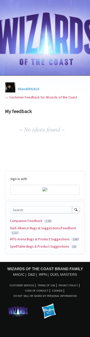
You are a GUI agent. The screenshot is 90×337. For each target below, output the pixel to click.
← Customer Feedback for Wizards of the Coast (41, 97)
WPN (43, 274)
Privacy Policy (68, 285)
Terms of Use (46, 285)
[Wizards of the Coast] (18, 311)
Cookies (57, 291)
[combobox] (42, 210)
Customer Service (22, 285)
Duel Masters (63, 274)
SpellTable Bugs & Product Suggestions (40, 246)
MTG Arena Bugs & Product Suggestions (40, 239)
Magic (18, 274)
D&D (31, 274)
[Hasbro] (48, 311)
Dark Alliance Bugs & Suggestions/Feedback (43, 228)
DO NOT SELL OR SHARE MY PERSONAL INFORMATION (45, 296)
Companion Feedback (26, 220)
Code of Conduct (36, 291)
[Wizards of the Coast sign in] (45, 190)
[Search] (76, 209)
